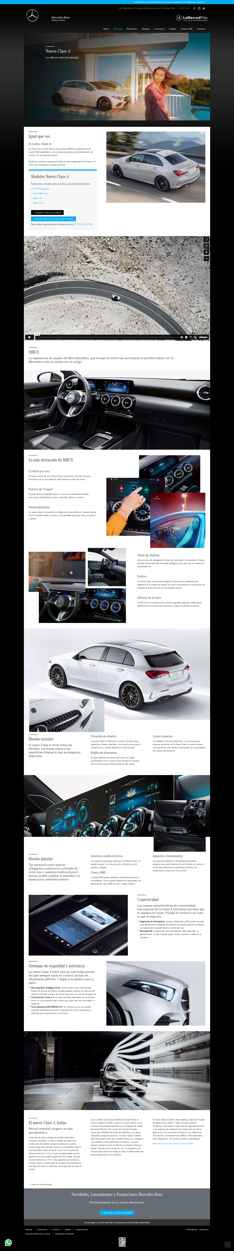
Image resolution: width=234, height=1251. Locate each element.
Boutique (146, 28)
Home (106, 28)
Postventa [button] (131, 28)
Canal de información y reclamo (37, 1234)
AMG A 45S (38, 202)
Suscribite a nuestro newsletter (118, 1212)
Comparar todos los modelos (48, 212)
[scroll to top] (227, 1244)
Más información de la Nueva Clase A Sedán (173, 1143)
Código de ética (82, 1229)
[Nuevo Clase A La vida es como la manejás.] (117, 76)
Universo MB (186, 28)
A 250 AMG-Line (40, 193)
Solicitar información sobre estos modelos (54, 218)
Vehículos (117, 28)
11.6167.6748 (183, 8)
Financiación (42, 1229)
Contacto (201, 28)
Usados (172, 28)
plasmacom (204, 1229)
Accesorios (160, 28)
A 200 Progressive (41, 188)
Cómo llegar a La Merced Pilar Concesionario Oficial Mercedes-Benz (117, 1222)
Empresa (28, 1229)
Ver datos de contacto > (194, 2)
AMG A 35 (37, 198)
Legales (68, 1229)
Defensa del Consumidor (64, 1234)
